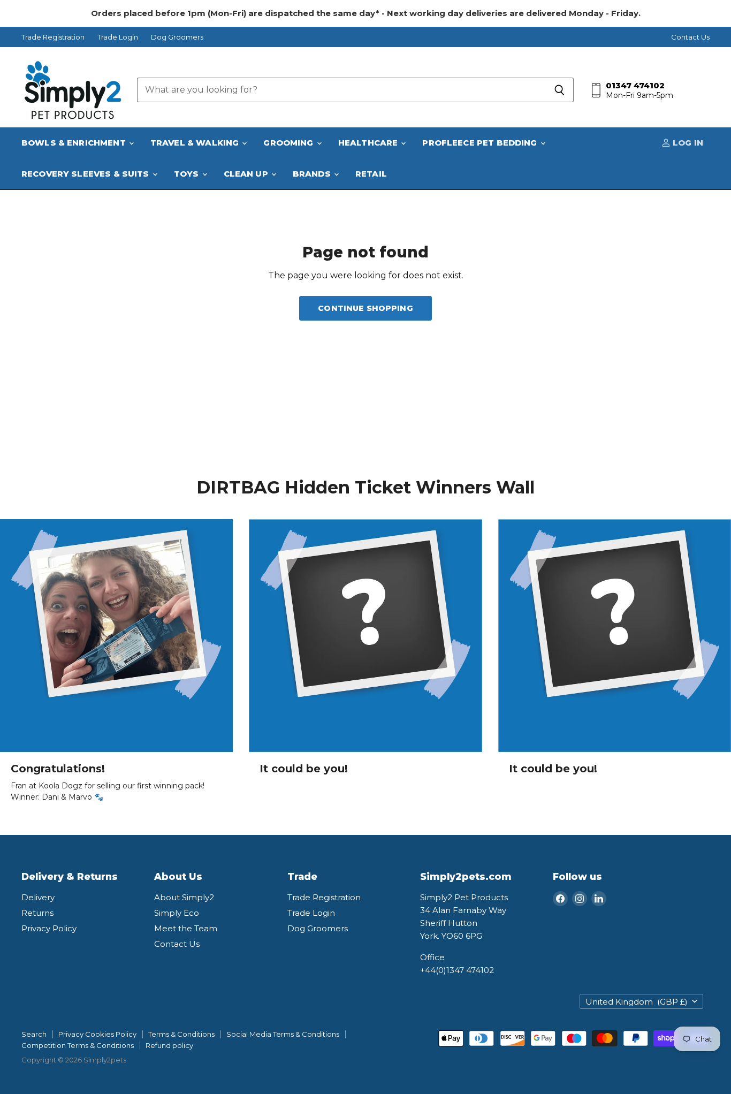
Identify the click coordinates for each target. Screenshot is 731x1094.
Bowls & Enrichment (74, 143)
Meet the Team (185, 928)
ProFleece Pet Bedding (480, 143)
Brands (313, 174)
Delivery (38, 897)
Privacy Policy (49, 928)
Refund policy (169, 1045)
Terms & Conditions (181, 1034)
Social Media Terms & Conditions (282, 1034)
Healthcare (369, 143)
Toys (187, 174)
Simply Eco (176, 913)
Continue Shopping (365, 308)
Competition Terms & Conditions (77, 1045)
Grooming (289, 143)
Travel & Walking (195, 143)
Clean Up (247, 174)
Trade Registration (53, 37)
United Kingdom (636, 1002)
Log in (687, 143)
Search (34, 1034)
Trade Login (117, 37)
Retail (371, 174)
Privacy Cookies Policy (97, 1034)
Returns (37, 913)
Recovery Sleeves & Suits (86, 174)
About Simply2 (184, 897)
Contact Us (690, 37)
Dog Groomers (177, 37)
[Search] (559, 90)
